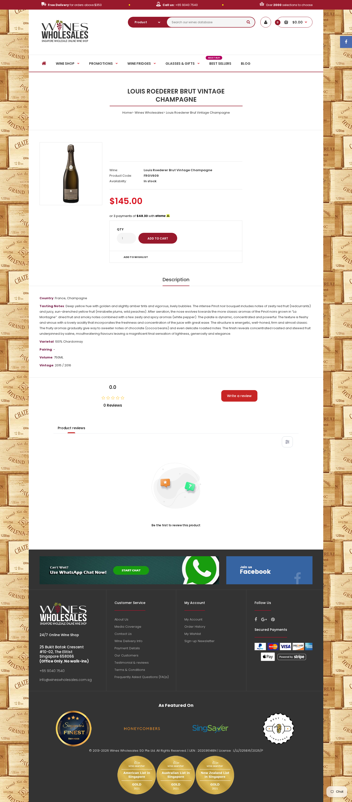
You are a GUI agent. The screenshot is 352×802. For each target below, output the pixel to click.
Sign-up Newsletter (199, 641)
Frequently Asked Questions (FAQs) (141, 677)
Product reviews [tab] (71, 428)
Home (127, 112)
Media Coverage (127, 626)
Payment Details (127, 648)
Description (176, 279)
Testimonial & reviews (131, 662)
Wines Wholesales (149, 112)
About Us (121, 619)
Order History (194, 626)
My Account (193, 619)
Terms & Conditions (129, 669)
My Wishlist (192, 634)
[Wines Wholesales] (65, 44)
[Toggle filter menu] (287, 441)
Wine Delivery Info (128, 641)
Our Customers (126, 655)
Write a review (239, 395)
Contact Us (123, 634)
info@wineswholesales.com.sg (66, 679)
